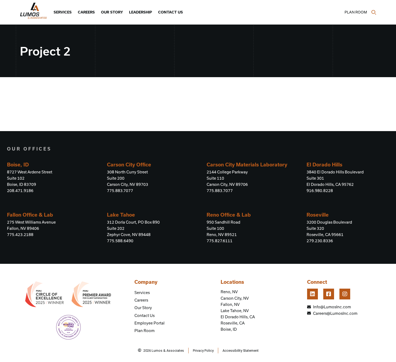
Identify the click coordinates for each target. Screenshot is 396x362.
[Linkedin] (312, 294)
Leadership (140, 12)
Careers (86, 12)
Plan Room (356, 12)
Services (63, 12)
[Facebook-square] (328, 294)
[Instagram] (344, 294)
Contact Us (170, 12)
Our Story (112, 12)
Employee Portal (149, 323)
